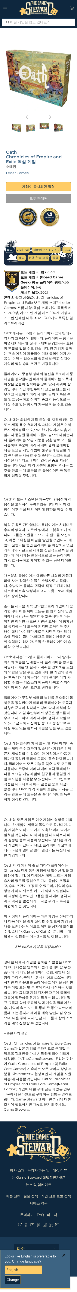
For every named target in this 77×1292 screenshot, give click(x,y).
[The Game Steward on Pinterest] (38, 1226)
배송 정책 (13, 1196)
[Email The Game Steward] (57, 1226)
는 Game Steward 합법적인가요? (38, 1177)
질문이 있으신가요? (46, 250)
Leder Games (17, 173)
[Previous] (28, 117)
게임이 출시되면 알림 (38, 187)
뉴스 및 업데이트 (38, 1185)
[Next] (48, 117)
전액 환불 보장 (38, 258)
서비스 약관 (38, 1203)
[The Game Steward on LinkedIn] (51, 1226)
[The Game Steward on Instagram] (45, 1226)
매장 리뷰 (60, 1170)
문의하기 (27, 1215)
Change (13, 1280)
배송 (22, 258)
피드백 (52, 1215)
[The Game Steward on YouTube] (32, 1226)
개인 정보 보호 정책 (56, 1196)
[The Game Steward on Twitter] (20, 1226)
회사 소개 (17, 1170)
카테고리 (23, 250)
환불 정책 (31, 1196)
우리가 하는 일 (38, 1170)
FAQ (67, 250)
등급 (55, 258)
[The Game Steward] (38, 8)
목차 (10, 250)
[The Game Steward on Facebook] (26, 1226)
